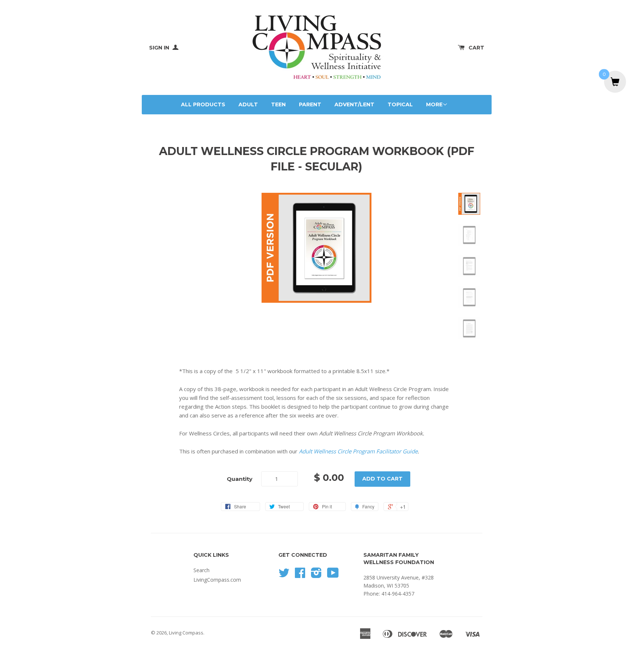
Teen (278, 104)
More (434, 104)
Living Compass (186, 632)
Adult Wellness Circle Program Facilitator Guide (358, 451)
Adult (248, 104)
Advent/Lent (354, 104)
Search (201, 570)
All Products (203, 104)
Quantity (239, 478)
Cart (476, 47)
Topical (400, 104)
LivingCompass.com (217, 579)
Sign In (160, 47)
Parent (310, 104)
